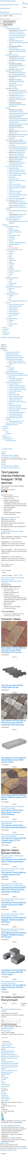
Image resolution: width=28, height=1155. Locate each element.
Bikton (11, 246)
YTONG (21, 90)
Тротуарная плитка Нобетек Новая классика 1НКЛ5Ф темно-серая (13, 972)
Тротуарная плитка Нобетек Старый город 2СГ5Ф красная (13, 874)
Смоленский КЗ (13, 311)
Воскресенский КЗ (14, 118)
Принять (3, 1153)
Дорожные (18, 161)
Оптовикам (4, 1095)
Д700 (14, 101)
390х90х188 (12, 83)
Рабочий (19, 134)
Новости (11, 4)
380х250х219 (13, 67)
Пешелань (16, 203)
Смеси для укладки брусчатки (18, 194)
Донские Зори (23, 124)
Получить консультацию (9, 1024)
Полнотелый (12, 111)
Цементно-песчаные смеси (17, 170)
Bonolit (11, 37)
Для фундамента (19, 74)
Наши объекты (4, 4)
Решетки (11, 223)
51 (19, 69)
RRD (25, 76)
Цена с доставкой (14, 555)
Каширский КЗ (13, 308)
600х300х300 (13, 48)
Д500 (24, 51)
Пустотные (19, 85)
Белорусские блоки (12, 424)
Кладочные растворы (15, 191)
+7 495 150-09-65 (5, 14)
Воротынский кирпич (15, 306)
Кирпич (8, 108)
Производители (5, 1074)
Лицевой (24, 134)
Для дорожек (19, 159)
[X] (6, 491)
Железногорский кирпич (16, 304)
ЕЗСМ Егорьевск (18, 32)
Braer (18, 58)
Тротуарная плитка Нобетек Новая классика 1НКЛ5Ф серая (13, 987)
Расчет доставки (7, 575)
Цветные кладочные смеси (17, 171)
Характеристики (6, 581)
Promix (11, 253)
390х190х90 (18, 79)
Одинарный (12, 127)
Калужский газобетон (15, 33)
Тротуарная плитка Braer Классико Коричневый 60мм (13, 826)
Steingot (21, 141)
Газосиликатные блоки (12, 28)
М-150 (21, 131)
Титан (10, 255)
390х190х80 (12, 81)
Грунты (11, 189)
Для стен (11, 62)
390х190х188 (20, 81)
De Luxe (11, 272)
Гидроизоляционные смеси (17, 187)
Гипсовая (16, 207)
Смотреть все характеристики (10, 517)
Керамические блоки (12, 55)
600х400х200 (21, 104)
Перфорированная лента (16, 421)
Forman (26, 203)
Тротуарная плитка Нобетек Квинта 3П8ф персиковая (13, 860)
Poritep (11, 32)
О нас (4, 430)
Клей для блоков (14, 168)
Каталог (5, 350)
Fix (10, 276)
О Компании (3, 1)
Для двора (18, 154)
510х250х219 (13, 65)
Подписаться (6, 1041)
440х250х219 (21, 65)
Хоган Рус (12, 78)
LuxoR (10, 274)
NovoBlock (12, 237)
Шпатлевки (12, 177)
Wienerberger (13, 58)
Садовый (11, 164)
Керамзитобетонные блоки (14, 71)
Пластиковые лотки (22, 221)
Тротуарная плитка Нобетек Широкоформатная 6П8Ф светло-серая (13, 760)
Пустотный (20, 111)
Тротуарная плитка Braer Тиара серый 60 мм (12, 686)
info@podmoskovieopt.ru (8, 1047)
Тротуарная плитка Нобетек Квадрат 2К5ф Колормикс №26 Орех (13, 920)
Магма (21, 203)
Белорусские (22, 30)
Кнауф (20, 202)
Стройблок (12, 145)
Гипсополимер (13, 205)
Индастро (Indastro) (15, 271)
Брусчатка (12, 148)
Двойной (11, 129)
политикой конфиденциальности (12, 1009)
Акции (5, 435)
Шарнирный (18, 164)
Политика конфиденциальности (10, 1125)
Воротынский (15, 122)
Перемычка (18, 41)
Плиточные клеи (14, 410)
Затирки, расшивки (14, 193)
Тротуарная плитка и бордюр (14, 140)
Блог (1, 8)
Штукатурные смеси (15, 175)
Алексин (21, 76)
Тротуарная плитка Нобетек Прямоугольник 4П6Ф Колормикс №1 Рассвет (13, 650)
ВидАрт (11, 267)
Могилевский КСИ (14, 244)
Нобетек (24, 143)
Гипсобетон (21, 205)
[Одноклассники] (4, 491)
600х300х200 (13, 49)
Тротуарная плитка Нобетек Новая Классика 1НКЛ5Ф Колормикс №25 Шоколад (13, 722)
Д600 (10, 53)
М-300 (15, 133)
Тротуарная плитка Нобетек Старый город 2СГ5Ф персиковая (13, 840)
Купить (4, 572)
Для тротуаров (19, 156)
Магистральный (13, 163)
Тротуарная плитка (21, 147)
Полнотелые (12, 87)
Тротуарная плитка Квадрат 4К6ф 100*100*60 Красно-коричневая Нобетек (13, 889)
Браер (19, 143)
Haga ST (11, 258)
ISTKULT (17, 94)
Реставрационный (19, 115)
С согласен (11, 1010)
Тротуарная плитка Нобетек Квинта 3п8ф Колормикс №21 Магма (14, 797)
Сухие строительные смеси (14, 166)
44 (21, 69)
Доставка (4, 1093)
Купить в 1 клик (18, 575)
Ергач (24, 202)
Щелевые (11, 138)
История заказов (11, 440)
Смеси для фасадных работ (17, 198)
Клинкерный (24, 113)
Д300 (17, 51)
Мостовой (22, 163)
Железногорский (14, 124)
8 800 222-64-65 (17, 14)
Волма (11, 203)
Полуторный (20, 127)
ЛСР (24, 56)
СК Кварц (12, 263)
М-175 (25, 131)
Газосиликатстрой (14, 35)
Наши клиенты (11, 1)
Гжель (20, 56)
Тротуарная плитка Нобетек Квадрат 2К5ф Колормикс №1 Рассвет (13, 935)
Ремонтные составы (15, 184)
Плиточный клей (14, 196)
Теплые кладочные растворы (17, 173)
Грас (13, 94)
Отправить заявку (24, 1004)
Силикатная (23, 207)
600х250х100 (21, 49)
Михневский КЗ (15, 120)
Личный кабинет (8, 439)
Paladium (11, 269)
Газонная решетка (20, 150)
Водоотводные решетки (16, 361)
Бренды (5, 426)
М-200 (11, 133)
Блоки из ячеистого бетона (14, 423)
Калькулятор (6, 8)
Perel (10, 256)
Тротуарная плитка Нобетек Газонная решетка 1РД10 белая (13, 904)
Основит (11, 251)
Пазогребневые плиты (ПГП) (14, 200)
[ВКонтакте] (2, 491)
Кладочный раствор (15, 405)
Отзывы (16, 4)
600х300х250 (13, 104)
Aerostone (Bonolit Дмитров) (17, 242)
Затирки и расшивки (15, 407)
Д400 (20, 51)
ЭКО (21, 94)
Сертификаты (5, 583)
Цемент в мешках (14, 179)
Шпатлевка (12, 393)
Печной (11, 115)
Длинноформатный (14, 113)
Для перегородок (20, 42)
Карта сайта (4, 1100)
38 (23, 69)
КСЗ (23, 33)
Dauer (10, 262)
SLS (10, 92)
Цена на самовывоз (14, 541)
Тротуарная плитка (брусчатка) (18, 375)
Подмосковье (13, 143)
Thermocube (15, 92)
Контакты (4, 1088)
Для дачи (19, 152)
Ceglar (22, 58)
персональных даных (7, 1028)
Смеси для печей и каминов (17, 186)
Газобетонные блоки (12, 88)
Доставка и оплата (16, 581)
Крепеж (8, 209)
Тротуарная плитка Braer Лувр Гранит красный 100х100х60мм (12, 812)
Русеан (11, 265)
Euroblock (23, 35)
